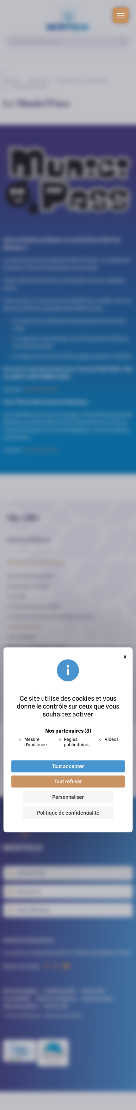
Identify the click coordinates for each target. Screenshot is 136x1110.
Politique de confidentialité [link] (68, 813)
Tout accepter (68, 766)
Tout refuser (68, 781)
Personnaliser (68, 797)
